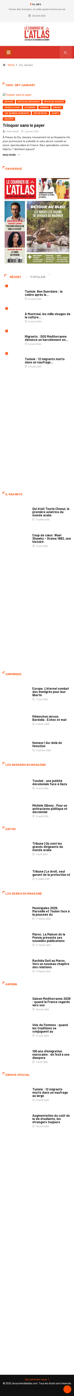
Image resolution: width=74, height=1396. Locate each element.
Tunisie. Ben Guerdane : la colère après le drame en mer (37, 9)
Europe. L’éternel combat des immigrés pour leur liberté (50, 691)
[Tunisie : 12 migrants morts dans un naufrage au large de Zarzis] (16, 1092)
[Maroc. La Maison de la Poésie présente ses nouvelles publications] (16, 937)
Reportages (40, 113)
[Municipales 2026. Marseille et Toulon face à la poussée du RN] (16, 911)
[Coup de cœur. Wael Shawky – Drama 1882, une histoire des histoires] (16, 538)
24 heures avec (40, 957)
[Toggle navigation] (8, 52)
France (57, 107)
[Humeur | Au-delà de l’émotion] (16, 744)
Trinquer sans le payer (24, 125)
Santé (55, 113)
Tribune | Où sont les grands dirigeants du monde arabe (47, 846)
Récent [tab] (16, 277)
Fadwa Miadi (12, 131)
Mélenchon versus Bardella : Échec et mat (49, 718)
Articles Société (54, 102)
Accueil (8, 102)
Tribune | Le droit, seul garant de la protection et (51, 873)
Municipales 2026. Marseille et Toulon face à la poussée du (51, 911)
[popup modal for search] (65, 52)
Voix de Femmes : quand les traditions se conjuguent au (50, 1028)
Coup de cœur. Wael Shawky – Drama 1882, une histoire (51, 538)
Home (11, 65)
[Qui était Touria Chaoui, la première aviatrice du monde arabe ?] (16, 512)
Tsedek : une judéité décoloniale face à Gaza (49, 782)
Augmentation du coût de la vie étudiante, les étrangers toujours (51, 1118)
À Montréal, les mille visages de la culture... (47, 315)
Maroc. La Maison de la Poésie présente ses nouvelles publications (48, 937)
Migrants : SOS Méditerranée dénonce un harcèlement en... (46, 338)
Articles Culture (42, 505)
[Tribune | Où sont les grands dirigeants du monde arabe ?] (16, 847)
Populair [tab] (37, 277)
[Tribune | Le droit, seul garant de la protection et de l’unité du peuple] (16, 873)
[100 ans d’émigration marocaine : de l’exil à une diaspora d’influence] (16, 1054)
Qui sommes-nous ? (37, 1379)
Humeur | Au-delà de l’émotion (47, 744)
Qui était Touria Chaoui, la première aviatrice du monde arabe (50, 512)
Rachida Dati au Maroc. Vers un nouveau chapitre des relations (50, 964)
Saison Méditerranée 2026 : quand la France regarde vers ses (51, 1002)
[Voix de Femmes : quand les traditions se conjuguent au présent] (16, 1028)
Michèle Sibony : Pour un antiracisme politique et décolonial (49, 808)
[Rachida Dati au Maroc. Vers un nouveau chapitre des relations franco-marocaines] (16, 964)
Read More (9, 155)
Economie (30, 107)
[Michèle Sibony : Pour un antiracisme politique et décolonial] (16, 809)
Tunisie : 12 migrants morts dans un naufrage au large (50, 1092)
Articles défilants (29, 102)
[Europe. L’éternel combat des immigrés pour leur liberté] (16, 692)
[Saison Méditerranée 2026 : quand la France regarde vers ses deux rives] (16, 1002)
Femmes (44, 107)
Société (8, 119)
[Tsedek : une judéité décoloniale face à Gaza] (16, 782)
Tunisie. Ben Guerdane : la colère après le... (44, 293)
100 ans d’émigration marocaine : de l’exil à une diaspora (51, 1054)
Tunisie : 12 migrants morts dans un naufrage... (45, 360)
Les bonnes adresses (16, 113)
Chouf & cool (12, 107)
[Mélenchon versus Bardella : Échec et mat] (16, 718)
